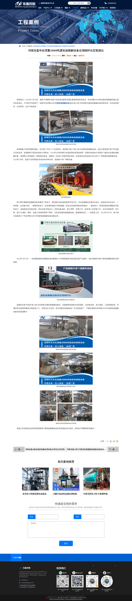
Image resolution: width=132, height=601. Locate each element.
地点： (76, 55)
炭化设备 (104, 557)
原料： (64, 55)
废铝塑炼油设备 (60, 557)
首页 (39, 8)
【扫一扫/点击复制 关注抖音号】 (106, 590)
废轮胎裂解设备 (63, 103)
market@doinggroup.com (27, 582)
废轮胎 (69, 55)
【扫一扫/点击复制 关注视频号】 (92, 590)
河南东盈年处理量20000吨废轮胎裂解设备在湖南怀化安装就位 (54, 46)
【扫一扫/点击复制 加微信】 (62, 590)
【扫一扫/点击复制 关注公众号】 (77, 590)
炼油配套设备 (126, 557)
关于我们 (102, 8)
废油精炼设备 (82, 557)
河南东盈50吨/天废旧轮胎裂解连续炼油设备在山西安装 (86, 450)
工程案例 (75, 8)
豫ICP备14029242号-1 (63, 597)
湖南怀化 (81, 55)
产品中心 (47, 8)
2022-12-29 (55, 55)
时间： (49, 55)
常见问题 (94, 8)
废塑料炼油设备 (49, 557)
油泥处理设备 (71, 557)
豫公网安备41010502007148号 (78, 597)
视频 (66, 8)
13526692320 (112, 3)
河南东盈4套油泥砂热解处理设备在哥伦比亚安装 (45, 449)
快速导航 (16, 557)
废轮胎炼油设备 (38, 557)
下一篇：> (113, 449)
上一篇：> (19, 449)
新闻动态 (83, 8)
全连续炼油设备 (27, 557)
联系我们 (113, 8)
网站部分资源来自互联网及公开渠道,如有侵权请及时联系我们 (66, 599)
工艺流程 (57, 8)
